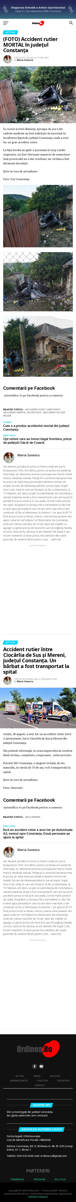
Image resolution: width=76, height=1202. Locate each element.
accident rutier (54, 412)
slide (8, 415)
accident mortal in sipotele (23, 412)
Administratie (19, 1080)
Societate (63, 1080)
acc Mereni (33, 817)
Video (37, 1076)
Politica (42, 1080)
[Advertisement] (38, 586)
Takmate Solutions (38, 1196)
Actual (20, 1076)
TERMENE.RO (17, 1179)
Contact (39, 1085)
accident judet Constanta (43, 409)
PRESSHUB (39, 1179)
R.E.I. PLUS (60, 1179)
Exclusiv (55, 1076)
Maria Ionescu (25, 60)
